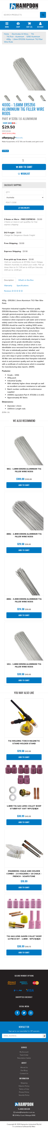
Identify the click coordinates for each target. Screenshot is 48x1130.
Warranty (8, 285)
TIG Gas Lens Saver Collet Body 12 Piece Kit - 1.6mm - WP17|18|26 (24, 937)
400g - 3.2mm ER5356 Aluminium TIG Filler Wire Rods (24, 600)
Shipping (24, 1083)
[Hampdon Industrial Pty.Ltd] (24, 7)
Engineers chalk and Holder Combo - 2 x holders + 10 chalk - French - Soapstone (24, 874)
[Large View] (6, 97)
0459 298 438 (24, 1109)
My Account (24, 1052)
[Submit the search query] (43, 15)
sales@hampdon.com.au (25, 1112)
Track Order (24, 1055)
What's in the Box (25, 280)
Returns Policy (24, 1086)
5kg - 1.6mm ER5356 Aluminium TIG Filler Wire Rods (24, 470)
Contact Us (24, 1073)
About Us (24, 1067)
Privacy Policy (24, 1092)
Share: (5, 123)
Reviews (8, 291)
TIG (32, 34)
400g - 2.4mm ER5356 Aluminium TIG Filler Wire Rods (24, 535)
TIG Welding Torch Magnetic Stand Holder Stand (24, 742)
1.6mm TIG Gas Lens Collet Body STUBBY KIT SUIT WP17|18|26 (24, 807)
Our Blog (24, 1070)
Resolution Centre (24, 1058)
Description (9, 280)
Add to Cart (25, 167)
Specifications (23, 285)
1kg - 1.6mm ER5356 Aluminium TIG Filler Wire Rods (24, 665)
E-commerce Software (21, 1127)
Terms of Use (24, 1089)
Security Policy (24, 1095)
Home (6, 34)
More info (19, 138)
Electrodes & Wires (20, 34)
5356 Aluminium (33, 36)
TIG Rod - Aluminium (15, 36)
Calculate (25, 207)
